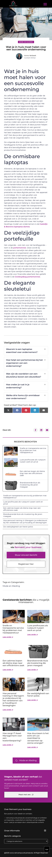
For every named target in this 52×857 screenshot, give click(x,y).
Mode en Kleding (26, 42)
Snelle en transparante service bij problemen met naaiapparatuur (33, 450)
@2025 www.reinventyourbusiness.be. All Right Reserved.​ (26, 853)
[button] (45, 4)
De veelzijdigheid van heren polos (18, 527)
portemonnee (19, 248)
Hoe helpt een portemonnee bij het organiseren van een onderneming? (26, 363)
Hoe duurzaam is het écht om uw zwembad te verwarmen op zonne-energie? (38, 738)
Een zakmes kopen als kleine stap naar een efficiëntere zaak (32, 473)
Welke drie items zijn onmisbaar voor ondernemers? (26, 397)
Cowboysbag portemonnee (27, 277)
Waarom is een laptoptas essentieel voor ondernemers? (26, 350)
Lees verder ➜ (8, 637)
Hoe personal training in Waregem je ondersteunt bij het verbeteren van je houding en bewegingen (25, 521)
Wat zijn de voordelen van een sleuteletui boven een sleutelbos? (26, 375)
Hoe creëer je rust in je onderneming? (26, 386)
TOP (46, 849)
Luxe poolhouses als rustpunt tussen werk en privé (33, 461)
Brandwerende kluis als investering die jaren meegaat (30, 485)
